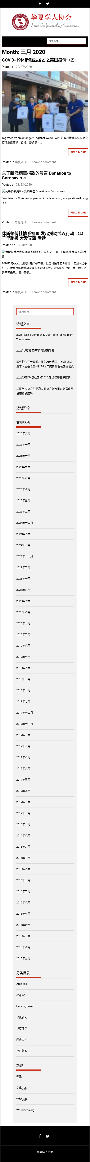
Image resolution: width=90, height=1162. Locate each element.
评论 (21, 1098)
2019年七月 (23, 656)
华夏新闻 (21, 1017)
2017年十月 (23, 735)
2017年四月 (23, 790)
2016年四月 (23, 869)
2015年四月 (23, 947)
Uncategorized (25, 1006)
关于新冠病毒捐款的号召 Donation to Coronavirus (36, 175)
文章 (21, 1087)
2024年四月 (23, 533)
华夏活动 (21, 162)
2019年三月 (23, 679)
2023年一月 (23, 578)
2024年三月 (23, 545)
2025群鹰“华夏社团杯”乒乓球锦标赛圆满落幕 (43, 377)
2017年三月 (23, 802)
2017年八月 (23, 757)
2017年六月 (23, 768)
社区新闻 (21, 1050)
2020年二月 (23, 634)
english (20, 995)
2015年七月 (23, 913)
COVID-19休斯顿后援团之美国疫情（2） (39, 60)
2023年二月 (23, 567)
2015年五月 (23, 936)
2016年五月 (23, 857)
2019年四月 (23, 668)
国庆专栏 (21, 1039)
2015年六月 (23, 924)
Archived (21, 983)
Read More (78, 152)
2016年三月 (23, 880)
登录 (19, 1076)
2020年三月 (23, 623)
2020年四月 (23, 612)
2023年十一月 (24, 556)
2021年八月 (23, 589)
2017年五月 (23, 779)
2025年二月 (23, 511)
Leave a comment (44, 162)
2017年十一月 (24, 723)
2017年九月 (23, 746)
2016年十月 (23, 824)
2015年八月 (23, 902)
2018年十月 (23, 690)
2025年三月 (23, 500)
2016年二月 (23, 891)
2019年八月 (23, 645)
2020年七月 (23, 600)
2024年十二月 (24, 522)
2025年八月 (23, 478)
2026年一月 (23, 444)
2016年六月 (23, 846)
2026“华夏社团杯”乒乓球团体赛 (35, 350)
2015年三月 (23, 958)
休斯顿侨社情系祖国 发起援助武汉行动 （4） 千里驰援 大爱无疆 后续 (44, 236)
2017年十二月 (24, 712)
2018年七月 (23, 701)
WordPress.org (25, 1110)
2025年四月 (23, 489)
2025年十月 (23, 455)
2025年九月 (23, 466)
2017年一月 (23, 813)
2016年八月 (23, 835)
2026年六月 (23, 433)
